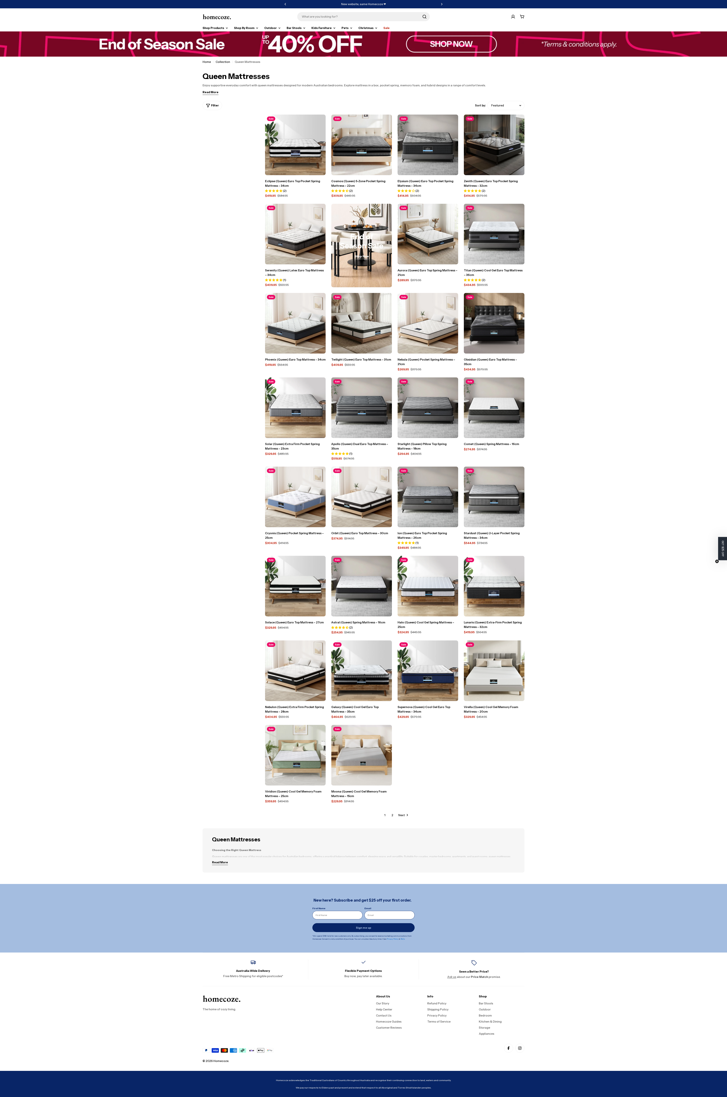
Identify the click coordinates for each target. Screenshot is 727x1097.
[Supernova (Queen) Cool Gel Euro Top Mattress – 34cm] (428, 670)
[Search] (424, 16)
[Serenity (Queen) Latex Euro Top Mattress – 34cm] (295, 234)
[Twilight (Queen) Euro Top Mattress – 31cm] (361, 323)
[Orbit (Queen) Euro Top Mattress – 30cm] (361, 497)
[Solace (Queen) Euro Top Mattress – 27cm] (295, 586)
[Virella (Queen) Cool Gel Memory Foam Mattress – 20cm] (494, 670)
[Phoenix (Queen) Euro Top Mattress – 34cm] (295, 323)
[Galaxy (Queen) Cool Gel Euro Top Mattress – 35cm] (361, 670)
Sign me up (363, 927)
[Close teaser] (717, 561)
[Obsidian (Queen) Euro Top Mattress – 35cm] (494, 323)
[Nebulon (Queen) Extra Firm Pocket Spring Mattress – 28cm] (295, 670)
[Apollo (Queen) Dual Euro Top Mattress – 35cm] (361, 407)
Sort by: (480, 105)
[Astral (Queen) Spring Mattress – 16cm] (361, 586)
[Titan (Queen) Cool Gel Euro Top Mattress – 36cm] (494, 234)
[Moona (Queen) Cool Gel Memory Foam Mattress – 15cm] (361, 755)
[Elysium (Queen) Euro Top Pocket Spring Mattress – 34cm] (428, 145)
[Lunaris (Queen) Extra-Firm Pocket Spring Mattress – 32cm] (494, 586)
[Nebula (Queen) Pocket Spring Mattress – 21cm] (428, 323)
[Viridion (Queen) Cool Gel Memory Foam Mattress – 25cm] (295, 755)
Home (207, 62)
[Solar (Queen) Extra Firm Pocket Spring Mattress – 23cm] (295, 407)
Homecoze (220, 1061)
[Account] (513, 16)
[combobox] (363, 16)
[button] (285, 4)
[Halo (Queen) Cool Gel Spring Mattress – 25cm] (428, 586)
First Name (318, 908)
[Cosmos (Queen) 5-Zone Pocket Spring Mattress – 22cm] (361, 145)
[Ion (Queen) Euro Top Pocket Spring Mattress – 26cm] (428, 497)
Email (367, 908)
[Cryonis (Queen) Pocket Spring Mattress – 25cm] (295, 497)
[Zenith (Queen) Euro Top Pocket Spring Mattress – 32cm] (494, 145)
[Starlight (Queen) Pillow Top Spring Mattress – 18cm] (428, 407)
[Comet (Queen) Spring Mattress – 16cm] (494, 407)
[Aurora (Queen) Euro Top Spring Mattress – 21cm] (428, 234)
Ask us (451, 977)
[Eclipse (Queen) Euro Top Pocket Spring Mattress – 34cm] (295, 145)
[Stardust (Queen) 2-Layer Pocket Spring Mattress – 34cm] (494, 497)
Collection (223, 62)
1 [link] (384, 815)
